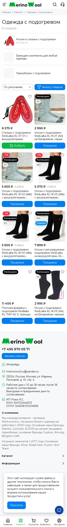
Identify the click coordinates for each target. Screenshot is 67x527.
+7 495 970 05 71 (16, 349)
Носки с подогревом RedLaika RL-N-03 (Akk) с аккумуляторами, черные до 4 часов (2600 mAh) (49, 194)
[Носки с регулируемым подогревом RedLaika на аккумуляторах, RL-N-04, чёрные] (49, 226)
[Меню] (4, 4)
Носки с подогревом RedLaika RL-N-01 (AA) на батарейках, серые (48, 136)
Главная (6, 12)
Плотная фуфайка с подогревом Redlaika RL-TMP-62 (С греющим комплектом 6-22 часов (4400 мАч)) (17, 311)
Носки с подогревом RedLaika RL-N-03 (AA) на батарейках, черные (49, 311)
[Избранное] (30, 96)
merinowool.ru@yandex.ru (22, 371)
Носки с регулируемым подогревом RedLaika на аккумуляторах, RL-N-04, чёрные (49, 253)
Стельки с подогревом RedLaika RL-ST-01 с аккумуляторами (16, 136)
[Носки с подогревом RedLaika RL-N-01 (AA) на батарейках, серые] (49, 109)
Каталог (18, 12)
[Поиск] (55, 4)
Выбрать (19, 145)
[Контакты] (62, 4)
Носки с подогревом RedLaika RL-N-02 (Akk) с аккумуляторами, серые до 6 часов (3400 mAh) (17, 194)
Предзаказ (50, 145)
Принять (16, 505)
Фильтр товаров (52, 87)
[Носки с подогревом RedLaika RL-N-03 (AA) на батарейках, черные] (49, 284)
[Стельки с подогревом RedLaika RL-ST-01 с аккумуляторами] (17, 109)
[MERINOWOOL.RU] (25, 4)
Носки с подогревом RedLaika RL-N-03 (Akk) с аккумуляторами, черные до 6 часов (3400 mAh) (17, 253)
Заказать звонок (14, 356)
